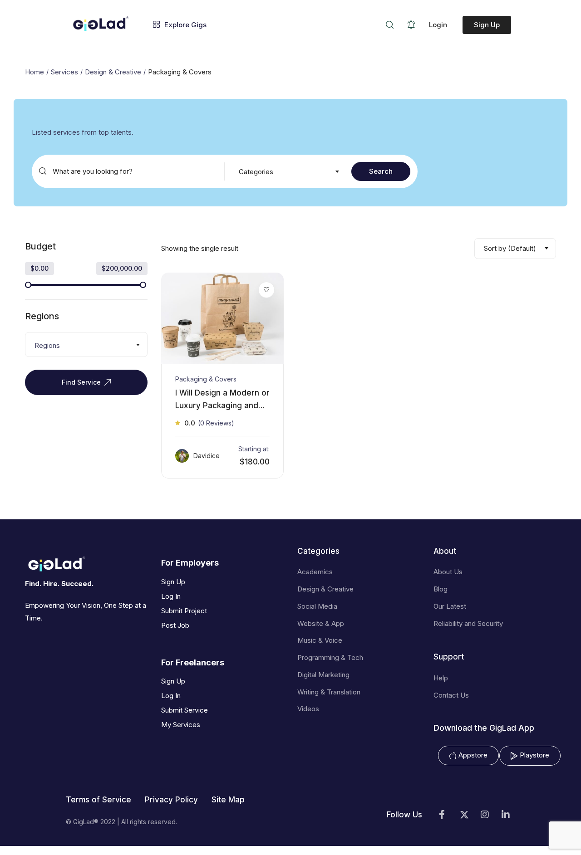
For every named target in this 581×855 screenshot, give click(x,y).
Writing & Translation (328, 692)
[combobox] (288, 171)
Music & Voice (319, 640)
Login (438, 24)
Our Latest (449, 606)
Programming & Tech (330, 657)
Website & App (320, 623)
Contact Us (451, 695)
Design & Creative (113, 72)
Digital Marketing (323, 674)
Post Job (175, 625)
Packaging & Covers (205, 379)
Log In (171, 596)
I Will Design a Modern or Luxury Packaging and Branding (222, 405)
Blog (440, 589)
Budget (40, 246)
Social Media (317, 606)
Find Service (81, 382)
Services (64, 72)
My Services (180, 724)
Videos (308, 708)
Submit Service (184, 710)
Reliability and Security (468, 623)
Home (34, 72)
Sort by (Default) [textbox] (510, 248)
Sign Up (487, 24)
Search (381, 171)
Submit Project (184, 610)
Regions (42, 316)
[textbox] (288, 172)
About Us (448, 571)
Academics (315, 571)
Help (440, 678)
